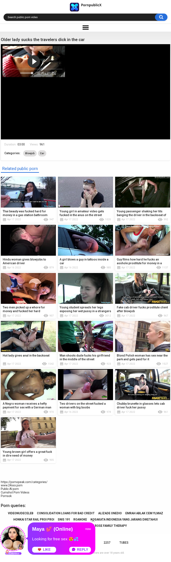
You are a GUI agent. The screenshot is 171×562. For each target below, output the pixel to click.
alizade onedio (110, 513)
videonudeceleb (20, 513)
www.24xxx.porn (12, 485)
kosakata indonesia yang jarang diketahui (124, 519)
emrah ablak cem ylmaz (144, 513)
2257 (107, 542)
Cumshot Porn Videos (15, 492)
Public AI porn (10, 489)
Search (161, 17)
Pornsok (6, 496)
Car (42, 153)
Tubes (123, 542)
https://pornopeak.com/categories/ (24, 482)
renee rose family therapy (106, 525)
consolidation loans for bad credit (66, 513)
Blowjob (30, 153)
